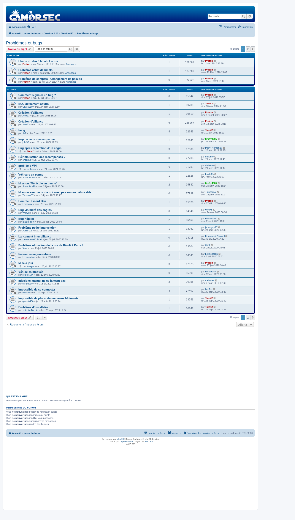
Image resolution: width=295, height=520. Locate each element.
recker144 (27, 274)
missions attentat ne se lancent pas (41, 280)
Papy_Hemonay (213, 147)
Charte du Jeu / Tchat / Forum (38, 61)
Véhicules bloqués (30, 271)
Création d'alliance (30, 112)
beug (21, 130)
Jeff (24, 133)
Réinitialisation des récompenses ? (41, 157)
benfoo (26, 292)
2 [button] (248, 49)
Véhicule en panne (30, 174)
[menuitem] (31, 27)
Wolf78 (26, 213)
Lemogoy (27, 204)
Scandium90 (28, 177)
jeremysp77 (211, 227)
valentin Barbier (30, 310)
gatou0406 (27, 301)
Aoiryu (30, 266)
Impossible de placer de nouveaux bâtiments (48, 298)
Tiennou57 (27, 195)
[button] (253, 49)
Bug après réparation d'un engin (40, 148)
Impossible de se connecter (36, 289)
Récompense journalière (34, 254)
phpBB (120, 439)
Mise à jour (25, 263)
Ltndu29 (209, 174)
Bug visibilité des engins (35, 210)
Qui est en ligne (16, 396)
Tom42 (209, 103)
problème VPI (27, 165)
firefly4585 (211, 139)
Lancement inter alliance (34, 236)
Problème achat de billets (35, 70)
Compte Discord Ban (32, 201)
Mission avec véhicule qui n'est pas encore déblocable (54, 192)
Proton (26, 64)
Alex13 (26, 115)
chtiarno (26, 160)
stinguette (27, 283)
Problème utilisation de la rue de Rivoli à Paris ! (50, 245)
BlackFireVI (28, 221)
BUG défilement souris (33, 103)
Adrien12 (27, 230)
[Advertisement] (130, 360)
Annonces (71, 64)
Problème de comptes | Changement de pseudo (50, 78)
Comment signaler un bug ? (37, 95)
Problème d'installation (33, 307)
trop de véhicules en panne (36, 139)
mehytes (31, 169)
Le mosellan (28, 257)
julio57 (25, 142)
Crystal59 (27, 106)
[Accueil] (35, 14)
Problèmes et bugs (24, 43)
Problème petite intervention (37, 227)
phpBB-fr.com (126, 441)
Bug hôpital (26, 218)
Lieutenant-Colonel (32, 239)
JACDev (149, 441)
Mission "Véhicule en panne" (37, 183)
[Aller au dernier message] (215, 61)
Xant (24, 248)
